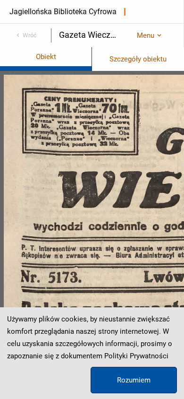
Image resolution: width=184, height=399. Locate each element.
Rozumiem (134, 380)
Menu (145, 35)
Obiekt (46, 56)
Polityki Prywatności (136, 356)
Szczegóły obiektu (138, 59)
